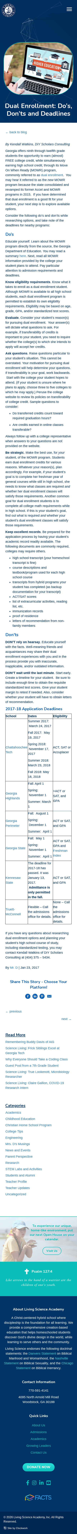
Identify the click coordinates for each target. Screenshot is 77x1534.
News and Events (17, 1150)
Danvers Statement (42, 1353)
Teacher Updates (17, 1188)
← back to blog (16, 132)
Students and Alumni (20, 1175)
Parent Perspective (19, 1156)
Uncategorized (15, 1194)
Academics (13, 1112)
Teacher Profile (16, 1181)
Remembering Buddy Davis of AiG (29, 1042)
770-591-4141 (38, 1390)
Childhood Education (20, 1119)
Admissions (38, 1432)
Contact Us (39, 1452)
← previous (13, 1011)
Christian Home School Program (28, 1125)
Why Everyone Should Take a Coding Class (36, 1059)
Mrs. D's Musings (17, 1144)
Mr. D (14, 967)
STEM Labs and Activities (23, 1169)
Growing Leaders (38, 1446)
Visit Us (51, 1251)
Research (12, 1163)
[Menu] (69, 9)
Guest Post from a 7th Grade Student (32, 1065)
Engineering (14, 1138)
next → (66, 1019)
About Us (38, 1425)
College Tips (14, 1131)
